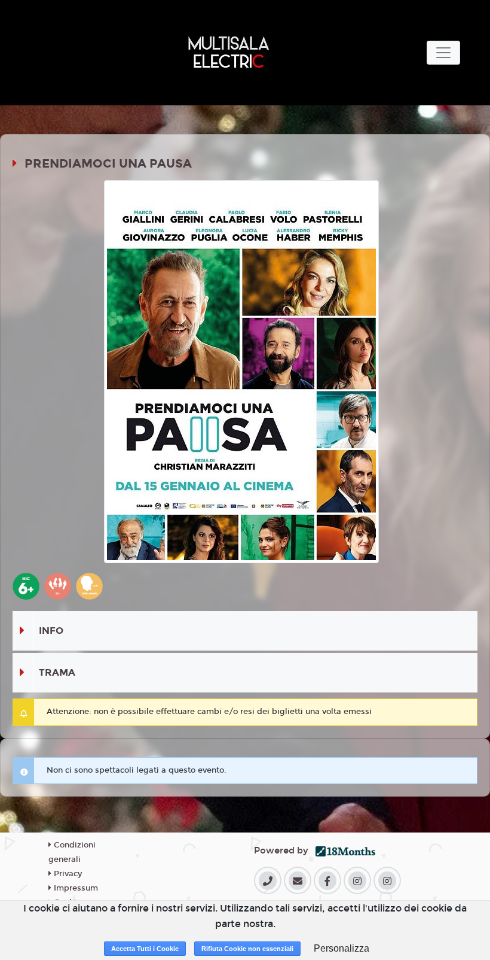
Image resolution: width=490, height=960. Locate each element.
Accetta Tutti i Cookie (145, 948)
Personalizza (341, 948)
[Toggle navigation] (443, 53)
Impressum (74, 888)
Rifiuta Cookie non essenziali (247, 948)
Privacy (66, 874)
